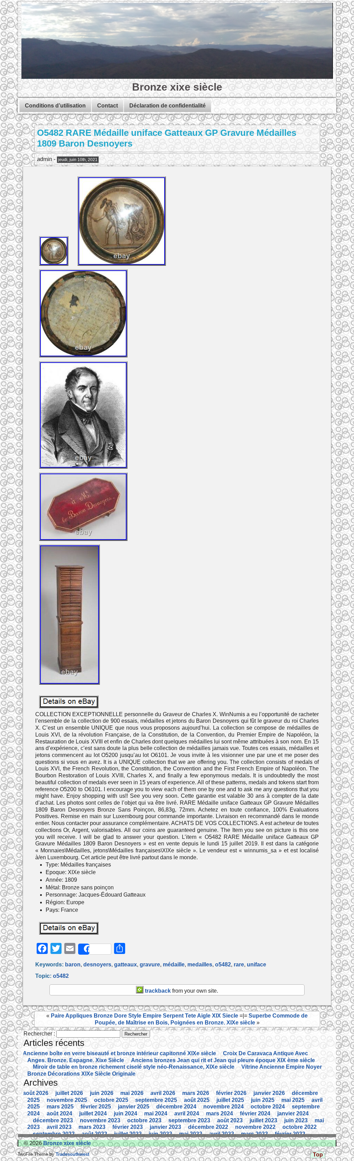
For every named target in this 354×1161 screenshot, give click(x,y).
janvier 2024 (293, 1113)
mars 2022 (254, 1134)
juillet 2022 (128, 1134)
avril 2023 (59, 1127)
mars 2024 (219, 1113)
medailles (199, 964)
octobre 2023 (144, 1120)
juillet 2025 (230, 1100)
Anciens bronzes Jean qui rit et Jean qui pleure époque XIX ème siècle (223, 1060)
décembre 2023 (53, 1120)
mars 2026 (195, 1093)
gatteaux (125, 964)
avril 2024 (186, 1113)
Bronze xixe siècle (177, 87)
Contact (107, 106)
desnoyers (97, 964)
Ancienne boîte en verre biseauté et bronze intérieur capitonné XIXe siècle (119, 1053)
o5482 (223, 964)
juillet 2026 (69, 1093)
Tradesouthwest (71, 1154)
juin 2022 (160, 1134)
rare (239, 964)
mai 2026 (131, 1093)
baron (73, 964)
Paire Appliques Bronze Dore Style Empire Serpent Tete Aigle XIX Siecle (144, 1016)
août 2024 (59, 1113)
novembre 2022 (255, 1127)
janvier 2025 (133, 1106)
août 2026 (35, 1093)
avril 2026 (162, 1093)
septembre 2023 (189, 1120)
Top (318, 1155)
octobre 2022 (299, 1127)
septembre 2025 (156, 1100)
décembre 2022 (208, 1127)
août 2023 (230, 1120)
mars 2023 (91, 1127)
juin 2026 (101, 1093)
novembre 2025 (67, 1100)
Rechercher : (39, 1034)
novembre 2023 (100, 1120)
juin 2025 (262, 1100)
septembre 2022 (54, 1134)
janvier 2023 (165, 1127)
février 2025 (96, 1106)
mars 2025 (60, 1106)
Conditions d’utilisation (55, 106)
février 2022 (290, 1134)
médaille (174, 964)
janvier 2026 (269, 1093)
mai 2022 (190, 1134)
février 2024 (255, 1113)
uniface (256, 964)
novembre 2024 (223, 1106)
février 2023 (127, 1127)
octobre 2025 (111, 1100)
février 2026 (231, 1093)
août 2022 (94, 1134)
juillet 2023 (263, 1120)
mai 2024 (155, 1113)
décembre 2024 (176, 1106)
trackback (157, 991)
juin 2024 (125, 1113)
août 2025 (196, 1100)
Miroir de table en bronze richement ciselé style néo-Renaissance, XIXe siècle (133, 1067)
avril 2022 (221, 1134)
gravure (150, 964)
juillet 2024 (93, 1113)
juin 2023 (296, 1120)
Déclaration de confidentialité (167, 106)
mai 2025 (293, 1100)
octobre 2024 (268, 1106)
